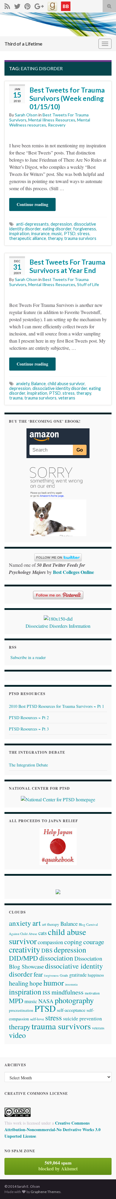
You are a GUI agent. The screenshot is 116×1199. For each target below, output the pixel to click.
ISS (46, 992)
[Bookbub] (65, 5)
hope (35, 983)
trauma (16, 397)
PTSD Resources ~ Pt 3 (29, 729)
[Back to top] (102, 1185)
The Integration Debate (28, 765)
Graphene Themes (46, 1191)
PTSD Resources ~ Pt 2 (29, 717)
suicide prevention (82, 1018)
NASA (46, 1001)
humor (53, 982)
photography (74, 1000)
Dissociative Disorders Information (58, 626)
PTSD (70, 233)
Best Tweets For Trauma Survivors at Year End (67, 266)
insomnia (71, 984)
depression (61, 224)
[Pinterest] (27, 5)
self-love (37, 1019)
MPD (16, 1000)
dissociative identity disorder (59, 388)
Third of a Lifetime (23, 43)
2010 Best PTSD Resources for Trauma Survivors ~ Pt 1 (56, 706)
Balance (38, 383)
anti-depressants (32, 224)
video (17, 1035)
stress (83, 233)
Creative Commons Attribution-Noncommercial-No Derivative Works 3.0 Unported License (52, 1129)
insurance (40, 233)
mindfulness (67, 992)
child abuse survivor (66, 383)
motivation (92, 993)
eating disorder (57, 228)
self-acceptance (71, 1010)
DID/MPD (23, 957)
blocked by (58, 1165)
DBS (47, 950)
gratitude (78, 975)
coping (73, 941)
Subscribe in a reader (28, 657)
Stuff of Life (88, 284)
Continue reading (32, 204)
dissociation (56, 958)
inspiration (19, 233)
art (36, 923)
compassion (50, 942)
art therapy (50, 924)
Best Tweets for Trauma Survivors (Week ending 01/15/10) (67, 98)
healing (18, 982)
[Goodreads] (52, 5)
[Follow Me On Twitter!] (17, 5)
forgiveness (84, 228)
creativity (24, 949)
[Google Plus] (39, 5)
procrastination (21, 1010)
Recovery (56, 124)
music (56, 233)
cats (42, 932)
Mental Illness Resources (51, 119)
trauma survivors (80, 238)
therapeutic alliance (27, 238)
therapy (55, 238)
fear (38, 974)
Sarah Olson (26, 114)
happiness (96, 975)
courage (93, 941)
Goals (64, 975)
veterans (66, 397)
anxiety (22, 383)
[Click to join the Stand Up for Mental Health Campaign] (58, 618)
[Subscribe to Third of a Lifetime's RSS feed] (7, 5)
